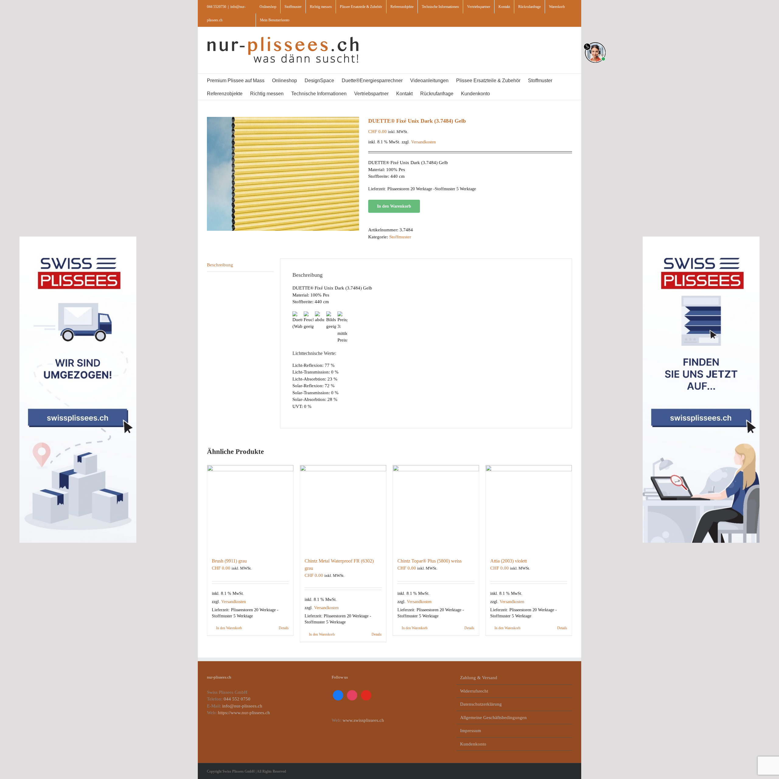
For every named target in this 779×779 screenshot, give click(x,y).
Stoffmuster (400, 236)
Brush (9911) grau (229, 560)
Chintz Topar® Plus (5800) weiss (429, 560)
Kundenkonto (473, 744)
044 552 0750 (237, 699)
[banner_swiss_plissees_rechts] (701, 238)
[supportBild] (595, 41)
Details (284, 628)
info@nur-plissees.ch (242, 706)
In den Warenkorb (394, 206)
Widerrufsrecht (474, 691)
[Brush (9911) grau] (250, 508)
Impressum (470, 730)
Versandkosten (423, 142)
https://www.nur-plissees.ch (244, 712)
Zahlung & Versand (478, 677)
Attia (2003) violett (508, 560)
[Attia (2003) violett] (529, 508)
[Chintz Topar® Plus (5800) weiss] (436, 508)
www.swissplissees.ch (363, 720)
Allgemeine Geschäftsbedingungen (493, 717)
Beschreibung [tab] (220, 264)
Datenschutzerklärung (481, 704)
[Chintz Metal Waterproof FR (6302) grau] (343, 508)
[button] (513, 93)
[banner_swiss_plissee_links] (77, 238)
